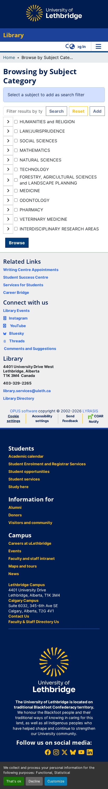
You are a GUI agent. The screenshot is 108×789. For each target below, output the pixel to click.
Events (14, 551)
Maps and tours (22, 566)
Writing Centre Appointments (30, 269)
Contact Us (18, 616)
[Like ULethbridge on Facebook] (48, 752)
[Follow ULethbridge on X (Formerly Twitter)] (64, 752)
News (13, 573)
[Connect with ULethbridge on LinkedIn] (89, 752)
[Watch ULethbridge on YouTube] (81, 752)
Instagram (18, 318)
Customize (55, 781)
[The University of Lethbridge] (54, 670)
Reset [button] (78, 111)
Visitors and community (30, 522)
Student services (24, 479)
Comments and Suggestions (30, 348)
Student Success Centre (25, 277)
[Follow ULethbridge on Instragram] (56, 752)
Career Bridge (16, 292)
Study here (18, 486)
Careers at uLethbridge (29, 543)
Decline (34, 781)
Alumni (14, 507)
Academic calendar (26, 456)
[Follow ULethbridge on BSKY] (73, 752)
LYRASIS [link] (90, 411)
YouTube (18, 325)
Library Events (16, 310)
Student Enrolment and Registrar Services (47, 464)
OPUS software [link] (23, 411)
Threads (16, 341)
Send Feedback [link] (70, 418)
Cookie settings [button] (13, 418)
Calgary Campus (23, 600)
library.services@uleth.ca (27, 390)
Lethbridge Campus (26, 584)
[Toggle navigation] (98, 46)
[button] (68, 46)
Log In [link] (80, 46)
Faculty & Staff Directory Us (33, 621)
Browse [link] (17, 242)
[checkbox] (16, 121)
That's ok (13, 781)
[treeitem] (54, 131)
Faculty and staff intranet (31, 558)
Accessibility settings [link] (42, 418)
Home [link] (9, 57)
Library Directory (18, 398)
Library (13, 35)
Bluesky (16, 333)
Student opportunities (29, 471)
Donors (15, 515)
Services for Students (23, 285)
